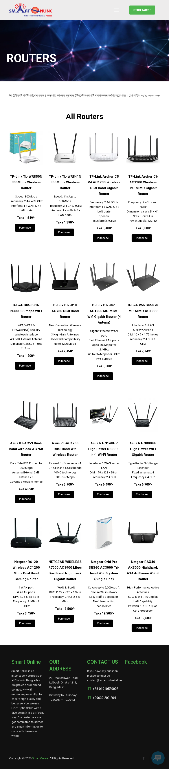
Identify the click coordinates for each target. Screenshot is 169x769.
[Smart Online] (30, 10)
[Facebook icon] (143, 758)
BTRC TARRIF (142, 10)
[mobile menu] (116, 10)
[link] (26, 148)
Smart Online (40, 758)
